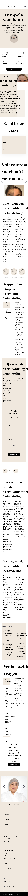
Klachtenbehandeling (9, 858)
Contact (6, 824)
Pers (5, 866)
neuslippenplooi (20, 253)
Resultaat (5, 146)
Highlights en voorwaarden (10, 855)
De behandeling (7, 138)
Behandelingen (8, 819)
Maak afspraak (14, 454)
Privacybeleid (7, 860)
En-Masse (17, 894)
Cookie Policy (7, 868)
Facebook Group (9, 886)
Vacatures (6, 841)
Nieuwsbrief (7, 838)
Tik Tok (7, 884)
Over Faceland (7, 816)
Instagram (7, 881)
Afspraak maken (14, 69)
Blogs (5, 822)
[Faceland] (13, 7)
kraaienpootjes (18, 534)
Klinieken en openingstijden (11, 836)
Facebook (7, 878)
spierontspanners (10, 110)
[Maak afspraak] (3, 7)
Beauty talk (6, 844)
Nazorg (5, 149)
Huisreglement (7, 863)
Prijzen (5, 142)
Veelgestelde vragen (9, 853)
